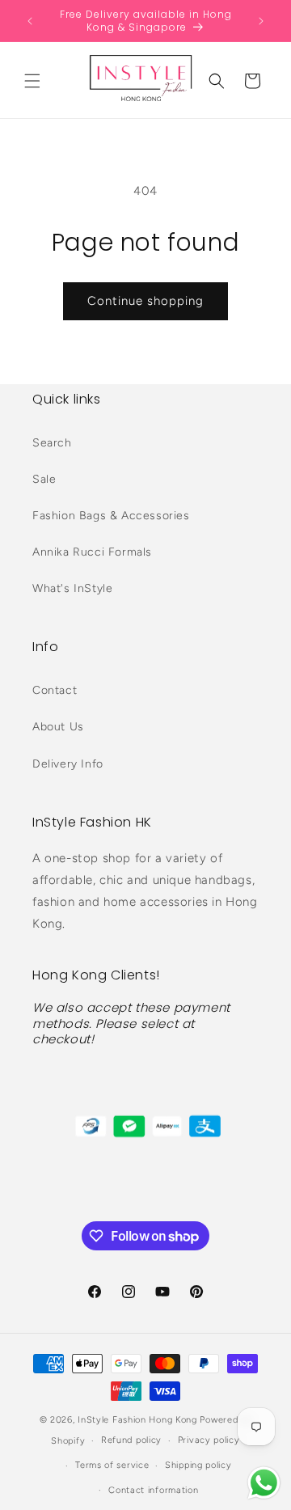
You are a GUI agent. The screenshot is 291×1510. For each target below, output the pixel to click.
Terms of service (112, 1465)
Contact (54, 690)
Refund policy (131, 1440)
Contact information (153, 1490)
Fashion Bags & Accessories (111, 515)
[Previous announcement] (30, 21)
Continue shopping (145, 301)
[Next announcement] (261, 21)
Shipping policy (198, 1465)
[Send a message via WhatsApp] (264, 1483)
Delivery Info (67, 764)
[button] (32, 81)
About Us (58, 727)
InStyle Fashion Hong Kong (137, 1420)
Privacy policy (209, 1440)
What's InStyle (72, 588)
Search (52, 443)
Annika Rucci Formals (92, 552)
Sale (44, 479)
